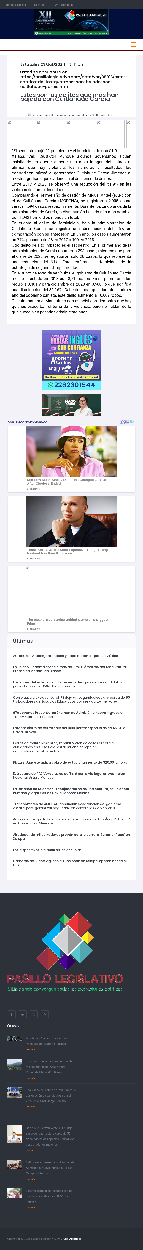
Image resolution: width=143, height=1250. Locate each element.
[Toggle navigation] (133, 44)
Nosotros (39, 4)
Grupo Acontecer (71, 1239)
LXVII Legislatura (63, 4)
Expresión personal (15, 4)
